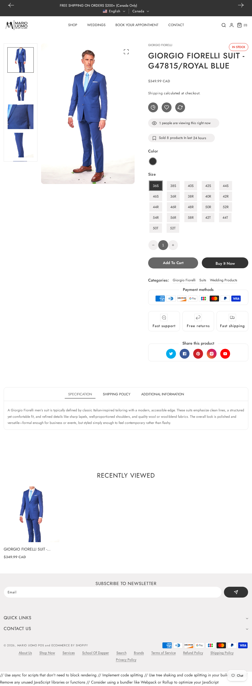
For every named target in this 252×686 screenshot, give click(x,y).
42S (208, 185)
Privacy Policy (126, 659)
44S (226, 185)
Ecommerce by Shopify (69, 645)
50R (208, 206)
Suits (202, 280)
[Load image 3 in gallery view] (20, 116)
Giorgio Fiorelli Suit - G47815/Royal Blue (25, 549)
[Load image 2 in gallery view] (20, 88)
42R (226, 196)
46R (173, 206)
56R (173, 217)
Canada (138, 11)
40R (208, 196)
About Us (25, 652)
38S (173, 185)
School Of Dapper (95, 652)
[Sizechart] (153, 107)
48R (191, 206)
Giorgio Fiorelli (184, 280)
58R (191, 217)
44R (156, 206)
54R (156, 217)
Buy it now (225, 263)
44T (225, 217)
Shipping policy (116, 394)
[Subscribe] (236, 592)
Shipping (155, 93)
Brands (139, 652)
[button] (241, 5)
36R (173, 196)
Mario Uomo (27, 645)
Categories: (158, 280)
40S (191, 185)
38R (191, 196)
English (114, 11)
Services (69, 652)
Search (121, 652)
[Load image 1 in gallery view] (20, 60)
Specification (80, 394)
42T (208, 217)
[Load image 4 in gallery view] (20, 145)
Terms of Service (163, 652)
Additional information (162, 394)
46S (156, 196)
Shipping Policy (222, 652)
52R (226, 206)
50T (155, 228)
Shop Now (47, 652)
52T (173, 228)
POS (41, 645)
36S (156, 185)
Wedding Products (223, 280)
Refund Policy (193, 652)
